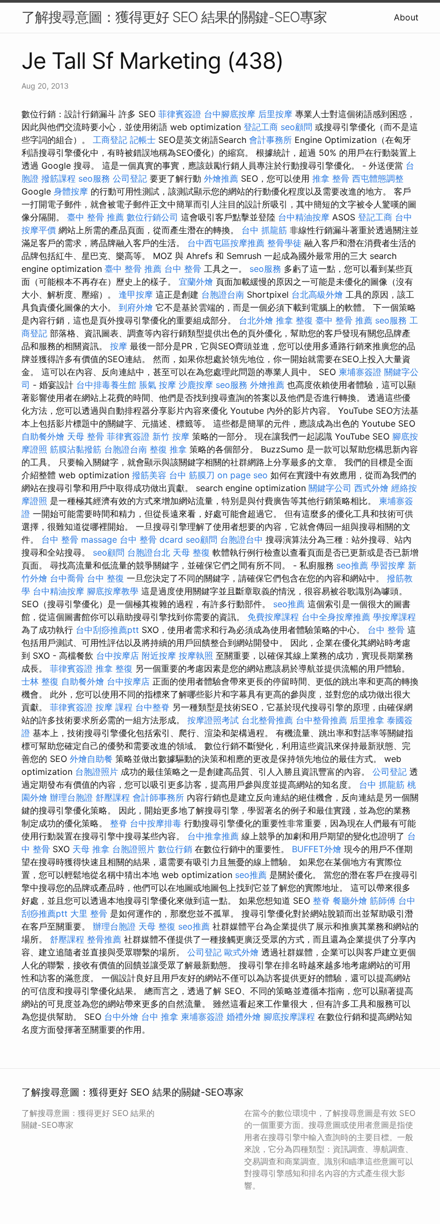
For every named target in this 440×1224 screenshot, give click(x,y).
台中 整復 (105, 578)
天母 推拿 (90, 849)
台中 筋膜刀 (192, 475)
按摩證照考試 (213, 720)
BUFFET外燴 (316, 849)
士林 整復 (39, 681)
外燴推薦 (221, 178)
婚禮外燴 (243, 1016)
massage (99, 539)
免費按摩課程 (273, 616)
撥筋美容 (149, 475)
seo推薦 (352, 565)
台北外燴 (256, 320)
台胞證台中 (241, 539)
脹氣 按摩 (157, 384)
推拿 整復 (294, 320)
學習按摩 (388, 565)
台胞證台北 (148, 552)
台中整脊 (152, 707)
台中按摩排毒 (155, 823)
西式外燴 (371, 488)
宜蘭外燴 (196, 281)
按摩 (118, 346)
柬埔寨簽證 (360, 371)
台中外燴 (121, 1016)
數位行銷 (175, 849)
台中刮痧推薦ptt (107, 629)
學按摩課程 (394, 616)
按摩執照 (196, 655)
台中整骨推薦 (321, 720)
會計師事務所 (158, 797)
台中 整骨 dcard (151, 539)
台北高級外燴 (317, 294)
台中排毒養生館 (106, 384)
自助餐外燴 (42, 436)
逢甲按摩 (136, 294)
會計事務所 (270, 139)
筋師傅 (382, 900)
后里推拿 (367, 720)
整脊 (118, 823)
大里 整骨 (88, 913)
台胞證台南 (222, 294)
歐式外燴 (241, 952)
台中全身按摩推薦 (336, 616)
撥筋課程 (58, 178)
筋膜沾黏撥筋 (75, 449)
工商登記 (110, 139)
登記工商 (261, 126)
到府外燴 (136, 307)
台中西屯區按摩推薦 (226, 242)
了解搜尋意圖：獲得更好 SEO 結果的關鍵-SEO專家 (174, 17)
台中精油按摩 (303, 217)
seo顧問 (296, 126)
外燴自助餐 (91, 758)
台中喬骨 (67, 578)
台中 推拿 (159, 1016)
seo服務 (94, 178)
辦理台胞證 (71, 797)
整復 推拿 (168, 449)
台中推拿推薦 (213, 836)
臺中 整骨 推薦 (95, 217)
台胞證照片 (96, 771)
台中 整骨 (182, 268)
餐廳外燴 (350, 900)
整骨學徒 (284, 242)
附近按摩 (159, 655)
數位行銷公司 (152, 217)
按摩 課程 (114, 707)
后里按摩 (275, 114)
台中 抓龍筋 (264, 230)
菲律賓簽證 (179, 114)
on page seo (242, 475)
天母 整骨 (85, 436)
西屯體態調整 (378, 178)
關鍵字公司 (330, 488)
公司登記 (130, 178)
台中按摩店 (117, 655)
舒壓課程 (113, 797)
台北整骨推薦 (267, 720)
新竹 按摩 (170, 436)
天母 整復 (191, 552)
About (406, 17)
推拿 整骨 (330, 178)
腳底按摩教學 (112, 591)
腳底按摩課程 (289, 1016)
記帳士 (143, 139)
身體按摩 (71, 191)
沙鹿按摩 (196, 384)
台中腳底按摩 (229, 114)
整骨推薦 (104, 939)
